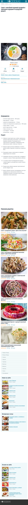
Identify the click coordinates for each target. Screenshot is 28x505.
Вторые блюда (6, 354)
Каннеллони (11, 400)
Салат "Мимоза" (12, 380)
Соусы (4, 370)
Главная (2, 3)
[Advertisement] (14, 27)
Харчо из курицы (12, 472)
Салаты (6, 3)
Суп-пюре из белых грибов (15, 467)
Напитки (4, 368)
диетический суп (12, 482)
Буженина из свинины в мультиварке (17, 405)
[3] (14, 64)
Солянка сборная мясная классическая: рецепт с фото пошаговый (15, 493)
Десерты (4, 366)
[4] (16, 64)
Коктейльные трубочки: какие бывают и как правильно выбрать (17, 422)
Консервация (5, 373)
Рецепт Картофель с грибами (15, 487)
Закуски (4, 359)
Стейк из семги (12, 395)
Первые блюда (6, 352)
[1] (10, 64)
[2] (12, 64)
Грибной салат (12, 390)
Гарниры (4, 361)
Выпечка (4, 364)
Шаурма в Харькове (13, 426)
